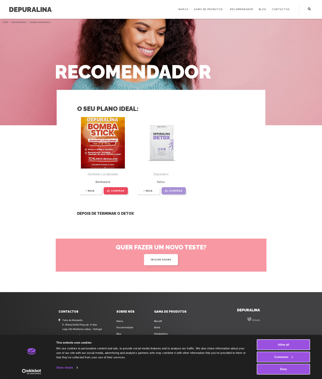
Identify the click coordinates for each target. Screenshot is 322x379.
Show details (64, 367)
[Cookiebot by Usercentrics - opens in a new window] (31, 372)
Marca (183, 9)
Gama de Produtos (208, 9)
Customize (281, 356)
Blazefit (158, 321)
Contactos (281, 9)
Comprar (117, 190)
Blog (262, 9)
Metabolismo (161, 334)
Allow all (283, 344)
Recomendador (241, 9)
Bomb (157, 327)
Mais (91, 190)
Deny (283, 369)
